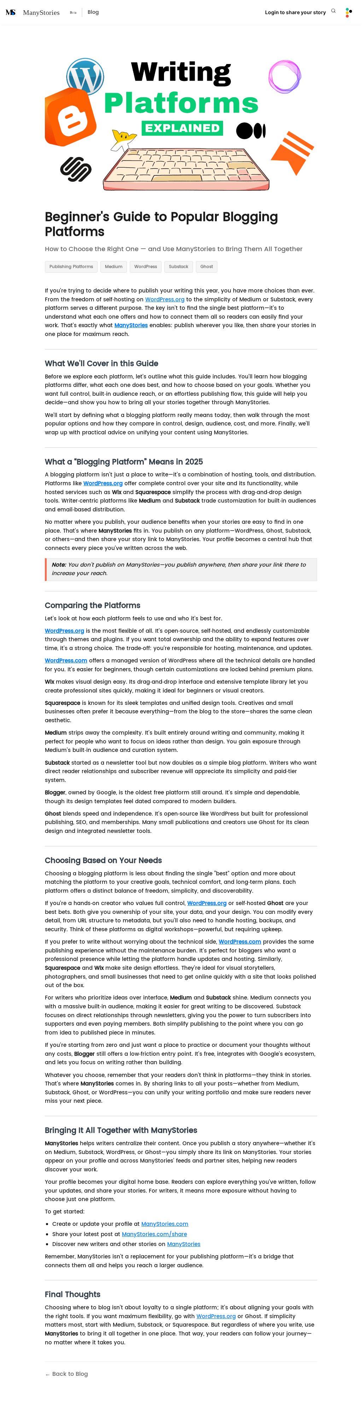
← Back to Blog (66, 1374)
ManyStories (41, 12)
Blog (93, 12)
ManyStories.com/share (154, 1234)
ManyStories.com (164, 1224)
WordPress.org (165, 299)
